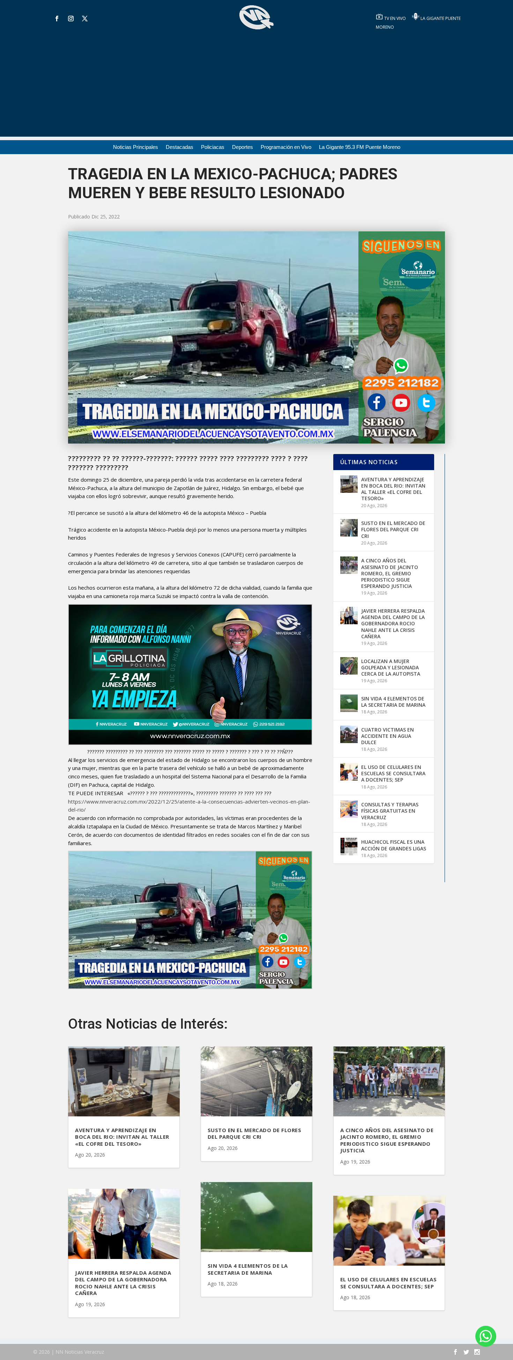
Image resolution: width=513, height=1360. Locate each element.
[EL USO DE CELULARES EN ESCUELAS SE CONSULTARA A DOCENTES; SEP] (349, 771)
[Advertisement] (256, 88)
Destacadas (179, 147)
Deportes (242, 147)
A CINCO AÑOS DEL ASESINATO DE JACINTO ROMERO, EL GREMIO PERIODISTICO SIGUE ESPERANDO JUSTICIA (389, 573)
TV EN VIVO (395, 18)
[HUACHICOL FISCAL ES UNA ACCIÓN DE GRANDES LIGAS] (349, 846)
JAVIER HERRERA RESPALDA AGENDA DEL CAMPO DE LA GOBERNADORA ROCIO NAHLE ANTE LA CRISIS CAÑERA (393, 623)
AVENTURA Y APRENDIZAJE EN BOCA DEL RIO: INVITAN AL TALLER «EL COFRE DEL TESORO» (393, 489)
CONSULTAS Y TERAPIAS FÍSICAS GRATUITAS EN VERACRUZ (389, 810)
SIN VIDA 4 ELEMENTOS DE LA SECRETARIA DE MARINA (393, 701)
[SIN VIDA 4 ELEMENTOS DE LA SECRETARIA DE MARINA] (349, 703)
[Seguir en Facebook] (56, 18)
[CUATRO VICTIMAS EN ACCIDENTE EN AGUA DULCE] (349, 734)
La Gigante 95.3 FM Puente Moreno (359, 147)
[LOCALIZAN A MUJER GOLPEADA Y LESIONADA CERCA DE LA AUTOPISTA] (349, 666)
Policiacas (212, 147)
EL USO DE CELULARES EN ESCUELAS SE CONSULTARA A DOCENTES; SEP (393, 773)
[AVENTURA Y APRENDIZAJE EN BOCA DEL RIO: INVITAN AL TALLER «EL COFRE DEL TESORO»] (349, 484)
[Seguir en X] (84, 18)
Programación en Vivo (286, 147)
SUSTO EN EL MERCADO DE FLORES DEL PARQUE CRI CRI (393, 529)
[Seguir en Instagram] (70, 18)
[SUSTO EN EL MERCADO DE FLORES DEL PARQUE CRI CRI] (349, 528)
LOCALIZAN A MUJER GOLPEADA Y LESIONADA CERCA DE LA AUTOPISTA (390, 667)
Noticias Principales (135, 147)
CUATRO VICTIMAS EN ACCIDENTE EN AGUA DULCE (387, 736)
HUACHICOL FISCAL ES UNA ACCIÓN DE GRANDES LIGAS (393, 845)
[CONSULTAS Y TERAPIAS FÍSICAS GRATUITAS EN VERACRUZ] (349, 809)
